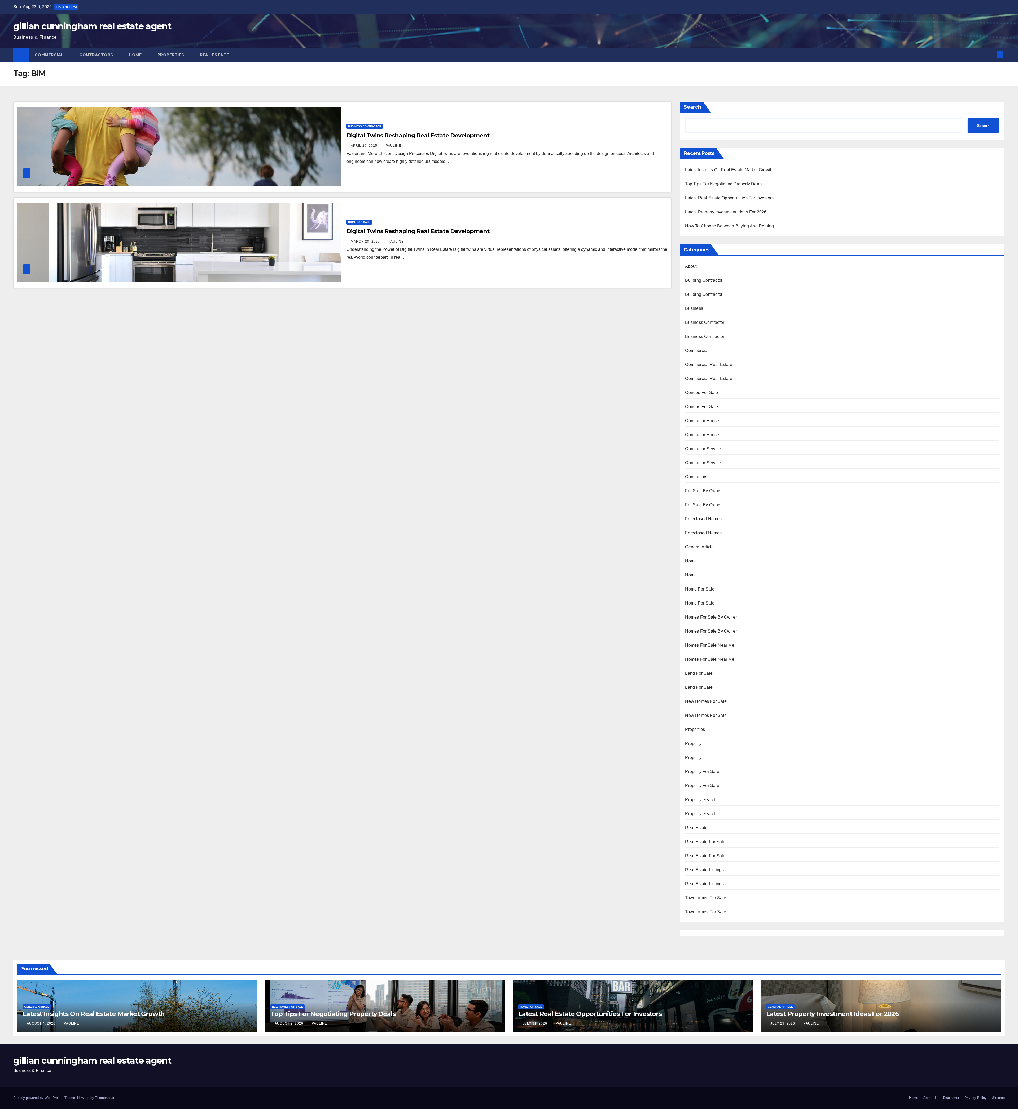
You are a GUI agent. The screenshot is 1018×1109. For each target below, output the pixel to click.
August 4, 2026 (41, 1023)
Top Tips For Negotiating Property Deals (723, 184)
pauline (393, 145)
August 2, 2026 (289, 1023)
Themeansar (104, 1098)
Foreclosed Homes (703, 519)
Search (692, 107)
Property (693, 743)
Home (136, 54)
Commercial (50, 54)
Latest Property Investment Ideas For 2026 (725, 212)
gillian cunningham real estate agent (92, 26)
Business (694, 308)
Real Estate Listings (704, 869)
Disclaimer (951, 1098)
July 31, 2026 (535, 1023)
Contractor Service (703, 448)
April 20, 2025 (364, 145)
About (690, 266)
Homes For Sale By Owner (711, 617)
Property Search (700, 799)
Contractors (96, 54)
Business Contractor (364, 126)
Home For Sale (359, 222)
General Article (699, 547)
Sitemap (998, 1098)
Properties (171, 54)
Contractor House (702, 420)
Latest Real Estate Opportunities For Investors (729, 198)
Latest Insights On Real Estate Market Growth (729, 170)
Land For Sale (699, 673)
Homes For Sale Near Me (709, 645)
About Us (930, 1098)
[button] (991, 54)
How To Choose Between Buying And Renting (729, 226)
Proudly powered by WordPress (38, 1098)
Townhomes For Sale (705, 898)
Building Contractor (703, 280)
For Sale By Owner (703, 491)
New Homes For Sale (706, 701)
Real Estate (215, 54)
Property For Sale (702, 771)
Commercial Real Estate (708, 364)
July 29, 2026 (783, 1023)
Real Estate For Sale (705, 841)
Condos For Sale (701, 392)
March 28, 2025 (366, 241)
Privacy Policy (975, 1098)
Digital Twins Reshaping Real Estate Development (418, 135)
